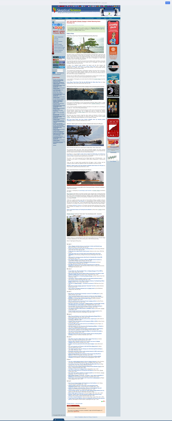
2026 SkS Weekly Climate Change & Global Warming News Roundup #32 (59, 106)
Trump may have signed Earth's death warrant (78, 251)
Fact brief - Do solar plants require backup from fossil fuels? (59, 124)
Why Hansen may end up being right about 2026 (58, 114)
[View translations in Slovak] (111, 6)
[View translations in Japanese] (93, 6)
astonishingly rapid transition (85, 190)
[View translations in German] (80, 6)
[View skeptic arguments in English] (59, 6)
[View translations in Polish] (104, 6)
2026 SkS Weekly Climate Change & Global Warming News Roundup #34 (59, 86)
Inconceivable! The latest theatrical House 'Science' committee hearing (84, 306)
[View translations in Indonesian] (89, 6)
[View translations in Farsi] (74, 6)
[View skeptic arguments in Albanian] (61, 6)
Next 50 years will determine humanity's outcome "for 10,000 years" (83, 293)
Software (66, 18)
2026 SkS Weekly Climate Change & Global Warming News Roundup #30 (59, 127)
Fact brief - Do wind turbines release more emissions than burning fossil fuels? (58, 80)
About (105, 18)
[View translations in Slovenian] (113, 6)
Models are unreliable (58, 44)
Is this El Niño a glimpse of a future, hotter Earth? (58, 90)
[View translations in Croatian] (65, 6)
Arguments (60, 18)
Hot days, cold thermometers (58, 125)
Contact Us (95, 417)
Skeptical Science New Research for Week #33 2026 (59, 97)
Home (54, 18)
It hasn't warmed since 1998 (59, 48)
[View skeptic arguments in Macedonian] (98, 6)
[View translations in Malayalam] (100, 6)
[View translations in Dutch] (72, 6)
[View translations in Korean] (95, 6)
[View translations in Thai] (119, 6)
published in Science (76, 205)
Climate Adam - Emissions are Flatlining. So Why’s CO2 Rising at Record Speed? (58, 83)
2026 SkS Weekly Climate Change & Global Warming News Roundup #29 (59, 138)
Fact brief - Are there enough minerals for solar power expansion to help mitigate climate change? (58, 101)
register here (76, 411)
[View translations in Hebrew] (83, 6)
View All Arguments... (58, 51)
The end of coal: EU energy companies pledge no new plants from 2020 (84, 331)
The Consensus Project (89, 18)
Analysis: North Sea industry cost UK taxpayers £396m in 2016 (82, 321)
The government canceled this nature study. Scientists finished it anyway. (59, 121)
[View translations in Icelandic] (87, 6)
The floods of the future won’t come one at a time (58, 104)
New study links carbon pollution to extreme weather (80, 372)
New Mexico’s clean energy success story (58, 110)
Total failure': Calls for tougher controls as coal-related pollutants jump (84, 278)
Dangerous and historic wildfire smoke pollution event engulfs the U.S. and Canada (58, 134)
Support (110, 18)
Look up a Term (59, 419)
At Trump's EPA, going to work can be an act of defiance (81, 323)
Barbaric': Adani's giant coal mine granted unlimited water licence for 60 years (85, 165)
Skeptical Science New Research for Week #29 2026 (59, 140)
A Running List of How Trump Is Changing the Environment (82, 262)
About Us (86, 417)
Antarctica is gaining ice (58, 50)
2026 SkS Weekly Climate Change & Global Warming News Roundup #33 (59, 95)
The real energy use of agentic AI (59, 98)
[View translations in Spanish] (115, 6)
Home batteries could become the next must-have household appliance (59, 142)
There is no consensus (58, 41)
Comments (80, 18)
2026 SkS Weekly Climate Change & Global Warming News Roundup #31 (59, 117)
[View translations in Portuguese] (106, 6)
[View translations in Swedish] (117, 6)
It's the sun (56, 38)
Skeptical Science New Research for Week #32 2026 (59, 108)
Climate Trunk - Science (57, 91)
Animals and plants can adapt (59, 47)
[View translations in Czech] (68, 6)
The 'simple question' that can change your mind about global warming (84, 348)
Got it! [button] (167, 2)
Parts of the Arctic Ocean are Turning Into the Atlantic (79, 209)
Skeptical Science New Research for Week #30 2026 (59, 130)
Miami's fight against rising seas (75, 393)
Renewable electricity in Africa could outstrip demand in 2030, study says (85, 351)
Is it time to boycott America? (75, 396)
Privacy (90, 417)
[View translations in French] (78, 6)
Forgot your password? (56, 74)
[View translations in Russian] (108, 6)
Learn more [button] (104, 2)
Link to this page (78, 403)
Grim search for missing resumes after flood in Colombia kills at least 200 (85, 257)
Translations (99, 18)
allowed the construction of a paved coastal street (84, 66)
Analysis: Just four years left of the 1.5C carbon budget (81, 343)
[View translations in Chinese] (63, 6)
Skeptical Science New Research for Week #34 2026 (59, 88)
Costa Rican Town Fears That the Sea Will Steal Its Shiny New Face (84, 82)
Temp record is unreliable (58, 45)
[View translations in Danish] (70, 6)
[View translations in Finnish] (76, 6)
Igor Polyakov (82, 201)
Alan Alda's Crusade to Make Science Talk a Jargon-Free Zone (82, 338)
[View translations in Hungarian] (85, 6)
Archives (54, 145)
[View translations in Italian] (91, 6)
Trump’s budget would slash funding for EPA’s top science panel (83, 311)
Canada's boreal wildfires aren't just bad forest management (58, 132)
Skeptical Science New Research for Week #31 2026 (59, 119)
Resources (73, 18)
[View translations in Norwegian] (102, 6)
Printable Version (70, 403)
